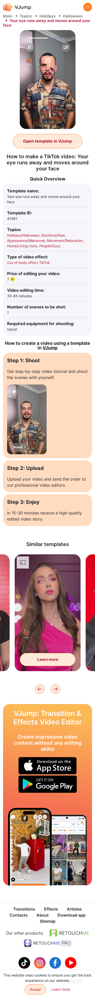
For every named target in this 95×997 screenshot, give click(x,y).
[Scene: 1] (27, 419)
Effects (51, 909)
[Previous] (40, 689)
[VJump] (17, 7)
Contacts (19, 915)
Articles (74, 909)
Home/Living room (22, 246)
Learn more (47, 659)
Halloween (73, 16)
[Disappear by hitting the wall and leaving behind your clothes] (30, 847)
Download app (72, 915)
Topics (26, 16)
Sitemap (47, 921)
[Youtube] (71, 962)
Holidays (47, 16)
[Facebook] (55, 962)
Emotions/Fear (53, 235)
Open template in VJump (47, 141)
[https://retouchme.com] (69, 933)
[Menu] (87, 7)
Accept (35, 989)
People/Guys (49, 246)
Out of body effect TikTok (28, 262)
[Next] (55, 689)
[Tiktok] (24, 962)
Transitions (24, 909)
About (42, 915)
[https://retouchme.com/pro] (47, 943)
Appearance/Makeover (26, 240)
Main (7, 16)
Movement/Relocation (65, 240)
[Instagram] (40, 962)
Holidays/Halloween (23, 235)
